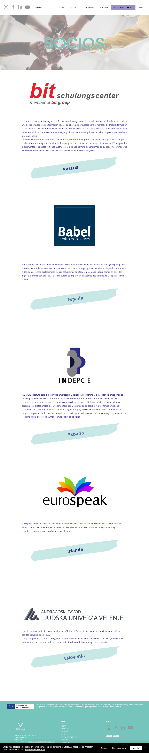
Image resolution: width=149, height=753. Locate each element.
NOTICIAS (64, 740)
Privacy (116, 736)
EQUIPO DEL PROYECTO (69, 737)
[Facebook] (13, 7)
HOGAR (63, 726)
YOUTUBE (64, 734)
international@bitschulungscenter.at (41, 742)
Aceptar (136, 748)
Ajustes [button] (104, 748)
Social (108, 721)
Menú (63, 721)
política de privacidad (35, 749)
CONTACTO (65, 743)
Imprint (109, 736)
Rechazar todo (119, 748)
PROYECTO (65, 729)
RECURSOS (64, 732)
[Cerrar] (145, 748)
